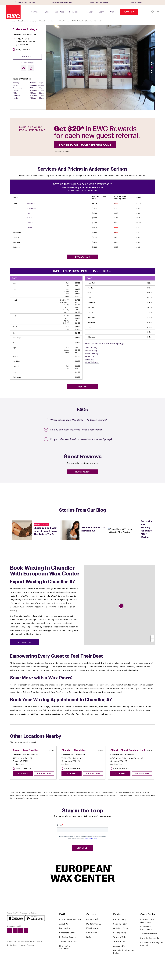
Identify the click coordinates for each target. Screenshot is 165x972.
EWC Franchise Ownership (147, 920)
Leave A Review (82, 472)
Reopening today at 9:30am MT (26, 754)
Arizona (33, 21)
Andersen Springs (25, 29)
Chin (89, 293)
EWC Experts (92, 932)
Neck (89, 327)
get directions (22, 44)
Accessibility (119, 946)
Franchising (64, 928)
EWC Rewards (93, 928)
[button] (152, 12)
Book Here (27, 57)
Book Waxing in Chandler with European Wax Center (45, 571)
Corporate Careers (68, 932)
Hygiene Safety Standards (66, 947)
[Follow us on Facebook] (23, 68)
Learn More (92, 190)
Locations (22, 21)
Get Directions (24, 642)
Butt (14, 316)
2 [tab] (151, 64)
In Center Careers (67, 937)
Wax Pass (89, 359)
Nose (89, 332)
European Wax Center (21, 941)
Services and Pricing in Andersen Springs (82, 169)
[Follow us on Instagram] (31, 68)
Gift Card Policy (120, 928)
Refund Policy (119, 919)
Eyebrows (16, 237)
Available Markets (148, 933)
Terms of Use (119, 941)
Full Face (90, 308)
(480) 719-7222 (23, 768)
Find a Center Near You (70, 919)
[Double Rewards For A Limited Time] (82, 155)
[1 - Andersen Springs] (121, 606)
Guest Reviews (83, 457)
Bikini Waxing (91, 347)
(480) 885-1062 (121, 768)
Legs (14, 348)
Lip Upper (16, 247)
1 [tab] (151, 62)
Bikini (15, 204)
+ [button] (152, 637)
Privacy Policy (119, 932)
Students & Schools (68, 941)
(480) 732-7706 (23, 49)
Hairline (90, 312)
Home (12, 21)
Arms (14, 283)
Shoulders (16, 361)
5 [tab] (151, 72)
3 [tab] (152, 67)
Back (14, 289)
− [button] (152, 640)
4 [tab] (151, 70)
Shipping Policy (120, 924)
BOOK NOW (129, 12)
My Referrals (92, 924)
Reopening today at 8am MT (73, 754)
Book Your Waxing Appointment (44, 700)
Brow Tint (91, 283)
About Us (63, 924)
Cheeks (90, 288)
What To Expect (92, 362)
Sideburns (91, 337)
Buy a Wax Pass (27, 63)
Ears (89, 298)
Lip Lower (16, 242)
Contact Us (91, 919)
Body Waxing (91, 350)
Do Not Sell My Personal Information (20, 945)
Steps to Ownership (149, 938)
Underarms (17, 232)
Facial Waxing (91, 353)
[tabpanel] (100, 67)
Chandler (43, 21)
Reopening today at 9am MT (24, 34)
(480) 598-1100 (72, 768)
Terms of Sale (119, 937)
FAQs (88, 937)
